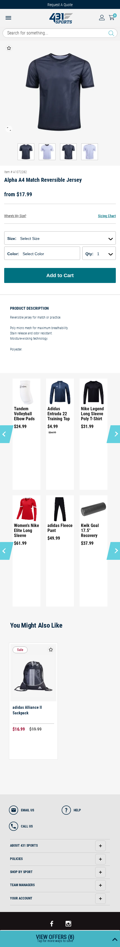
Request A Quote (60, 5)
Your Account (21, 898)
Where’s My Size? (15, 216)
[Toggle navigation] (8, 18)
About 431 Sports (24, 845)
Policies (16, 859)
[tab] (60, 845)
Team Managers (22, 885)
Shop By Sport (21, 872)
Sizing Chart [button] (107, 216)
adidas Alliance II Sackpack (27, 710)
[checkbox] (9, 48)
